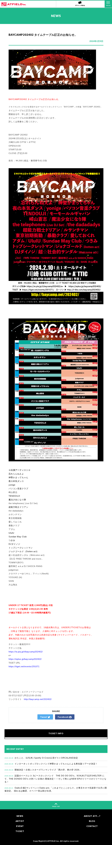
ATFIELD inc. (53, 841)
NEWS (20, 816)
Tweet (44, 717)
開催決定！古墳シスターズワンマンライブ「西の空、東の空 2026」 (43, 770)
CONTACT (92, 826)
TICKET (20, 831)
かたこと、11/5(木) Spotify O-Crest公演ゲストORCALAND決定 (41, 758)
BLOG (92, 821)
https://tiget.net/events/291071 (24, 666)
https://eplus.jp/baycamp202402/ (25, 659)
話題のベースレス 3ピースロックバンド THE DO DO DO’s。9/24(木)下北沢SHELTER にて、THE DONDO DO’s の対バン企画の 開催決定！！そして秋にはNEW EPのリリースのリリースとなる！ (55, 778)
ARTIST (20, 821)
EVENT (20, 826)
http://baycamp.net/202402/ (38, 699)
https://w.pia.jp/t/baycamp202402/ (26, 651)
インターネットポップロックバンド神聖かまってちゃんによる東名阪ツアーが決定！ (51, 764)
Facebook (63, 717)
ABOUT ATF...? (92, 816)
